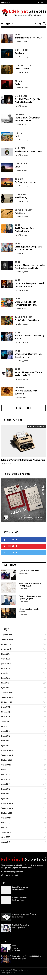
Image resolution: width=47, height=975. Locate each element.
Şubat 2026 (6, 663)
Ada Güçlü (18, 332)
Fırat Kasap (19, 114)
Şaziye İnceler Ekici (22, 50)
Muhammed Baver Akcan (24, 210)
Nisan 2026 (5, 654)
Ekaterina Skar (21, 194)
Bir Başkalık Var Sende (25, 182)
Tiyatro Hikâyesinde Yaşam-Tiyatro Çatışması (30, 597)
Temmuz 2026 (7, 639)
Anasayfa (4, 2)
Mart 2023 (5, 827)
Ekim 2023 (5, 794)
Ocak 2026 (5, 668)
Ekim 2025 (5, 683)
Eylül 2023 (5, 798)
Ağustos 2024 (7, 750)
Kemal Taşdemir (21, 163)
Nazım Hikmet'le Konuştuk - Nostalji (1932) (30, 584)
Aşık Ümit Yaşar (21, 96)
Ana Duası (19, 53)
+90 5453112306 (11, 875)
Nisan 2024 (5, 770)
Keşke (17, 84)
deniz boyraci (20, 148)
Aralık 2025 (5, 673)
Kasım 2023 (6, 789)
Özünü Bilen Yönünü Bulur (27, 320)
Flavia (17, 136)
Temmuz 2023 (7, 808)
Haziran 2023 (6, 813)
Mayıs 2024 (6, 765)
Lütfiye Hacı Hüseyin (23, 65)
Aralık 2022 (5, 842)
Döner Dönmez (22, 68)
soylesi (18, 34)
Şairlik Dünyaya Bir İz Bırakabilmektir (24, 230)
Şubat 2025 (5, 721)
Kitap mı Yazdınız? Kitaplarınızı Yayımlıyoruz (23, 459)
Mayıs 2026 (6, 649)
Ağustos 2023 (7, 803)
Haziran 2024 (6, 760)
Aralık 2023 (5, 784)
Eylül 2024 (5, 745)
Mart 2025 (5, 716)
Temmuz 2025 (7, 697)
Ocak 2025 (5, 726)
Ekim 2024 (5, 741)
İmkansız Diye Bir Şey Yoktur (28, 37)
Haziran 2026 (6, 644)
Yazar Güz (18, 133)
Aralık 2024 (5, 731)
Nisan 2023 (5, 823)
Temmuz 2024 (7, 755)
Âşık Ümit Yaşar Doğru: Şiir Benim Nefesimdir (27, 101)
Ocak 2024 (5, 779)
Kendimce (20, 213)
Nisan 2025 (5, 712)
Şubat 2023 (6, 832)
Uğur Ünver (19, 81)
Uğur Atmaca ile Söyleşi (29, 570)
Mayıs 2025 (6, 707)
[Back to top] (40, 969)
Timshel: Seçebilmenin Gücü (28, 151)
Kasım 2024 (6, 736)
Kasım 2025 (5, 678)
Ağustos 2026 (7, 635)
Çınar (17, 166)
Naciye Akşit (19, 179)
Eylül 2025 (5, 688)
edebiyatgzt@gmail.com (13, 872)
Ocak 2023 (5, 837)
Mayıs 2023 (6, 818)
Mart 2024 (5, 774)
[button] (5, 2)
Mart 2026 (5, 659)
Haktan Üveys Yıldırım (23, 317)
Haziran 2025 (6, 702)
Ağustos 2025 (7, 692)
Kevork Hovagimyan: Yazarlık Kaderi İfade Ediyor (29, 374)
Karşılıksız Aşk (21, 197)
